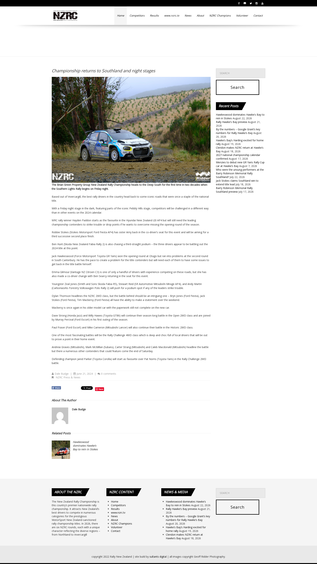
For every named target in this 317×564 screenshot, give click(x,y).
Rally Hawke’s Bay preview (231, 122)
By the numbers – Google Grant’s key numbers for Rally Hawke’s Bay (238, 131)
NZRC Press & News (68, 377)
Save (101, 389)
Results (154, 15)
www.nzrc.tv (171, 15)
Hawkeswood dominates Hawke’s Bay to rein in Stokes (85, 445)
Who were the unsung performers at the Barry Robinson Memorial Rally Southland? (240, 173)
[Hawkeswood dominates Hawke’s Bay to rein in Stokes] (61, 450)
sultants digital (158, 556)
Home (120, 15)
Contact (258, 15)
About (200, 15)
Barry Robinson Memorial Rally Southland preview (234, 189)
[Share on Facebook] (57, 389)
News (188, 15)
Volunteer (242, 15)
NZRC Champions (220, 15)
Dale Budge (62, 373)
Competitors (137, 15)
